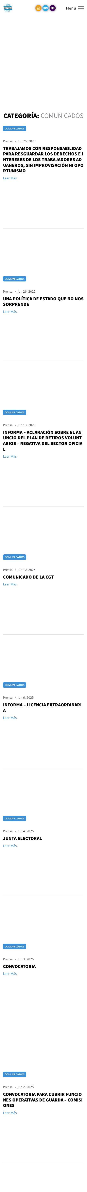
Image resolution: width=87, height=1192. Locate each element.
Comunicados (14, 128)
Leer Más (10, 178)
